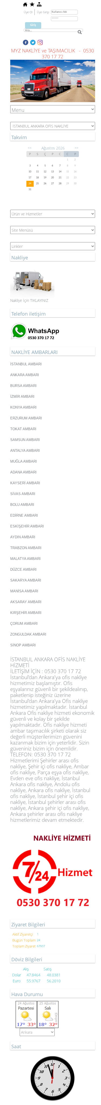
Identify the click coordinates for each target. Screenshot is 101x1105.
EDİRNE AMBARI (24, 515)
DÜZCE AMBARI (23, 569)
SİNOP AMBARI (23, 645)
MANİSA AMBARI (24, 591)
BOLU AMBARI (22, 505)
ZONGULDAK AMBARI (28, 634)
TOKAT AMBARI (23, 429)
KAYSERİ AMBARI (25, 483)
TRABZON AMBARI (25, 548)
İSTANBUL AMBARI (26, 364)
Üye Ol (28, 12)
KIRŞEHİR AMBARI (25, 613)
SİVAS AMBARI (22, 494)
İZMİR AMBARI (22, 397)
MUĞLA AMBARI (23, 461)
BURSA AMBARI (23, 386)
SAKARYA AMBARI (25, 580)
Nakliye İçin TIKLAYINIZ (29, 300)
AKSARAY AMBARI (25, 602)
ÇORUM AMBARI (24, 624)
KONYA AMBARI (23, 407)
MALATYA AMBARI (25, 559)
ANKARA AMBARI (24, 375)
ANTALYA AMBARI (25, 451)
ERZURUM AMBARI (26, 418)
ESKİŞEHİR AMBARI (27, 526)
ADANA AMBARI (23, 472)
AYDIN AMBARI (22, 537)
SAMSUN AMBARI (25, 440)
